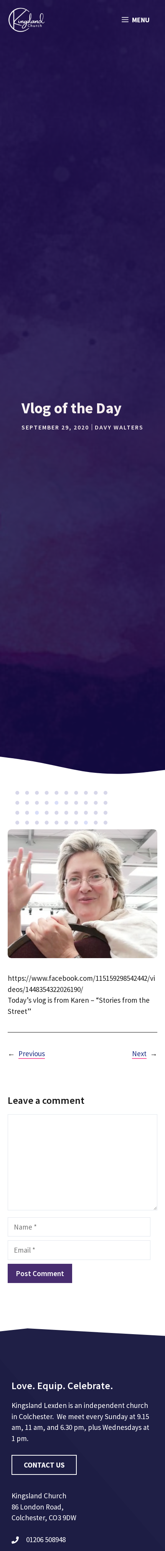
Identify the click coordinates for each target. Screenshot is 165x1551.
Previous (31, 1053)
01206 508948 (46, 1539)
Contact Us (44, 1464)
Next (139, 1053)
